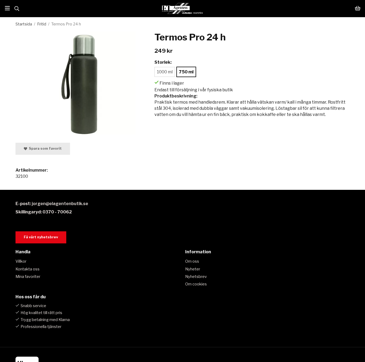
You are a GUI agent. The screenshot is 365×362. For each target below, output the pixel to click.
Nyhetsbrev (196, 276)
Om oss (192, 261)
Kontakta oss (27, 269)
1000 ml (165, 71)
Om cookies (196, 284)
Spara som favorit (44, 148)
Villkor (20, 261)
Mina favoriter (27, 276)
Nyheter (192, 269)
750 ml (186, 71)
